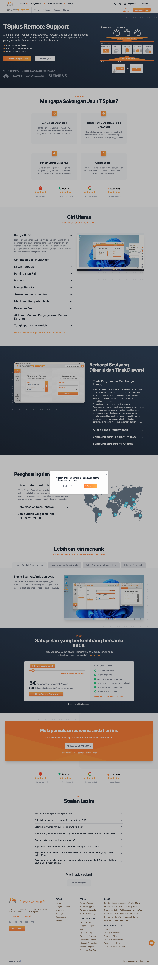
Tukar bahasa (90, 486)
